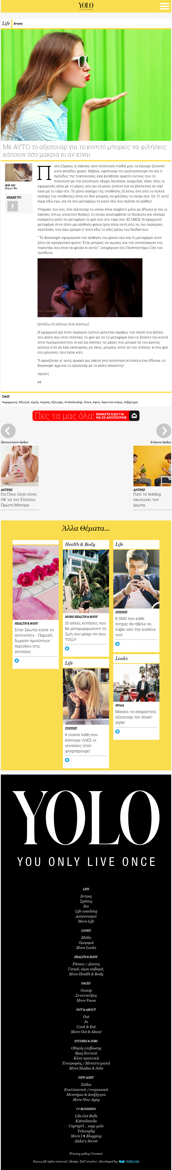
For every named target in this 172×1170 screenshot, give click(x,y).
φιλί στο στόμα (112, 402)
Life (6, 23)
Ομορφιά (86, 942)
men (88, 402)
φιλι (97, 402)
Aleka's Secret (86, 1141)
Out (86, 1016)
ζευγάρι (58, 402)
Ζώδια (86, 1084)
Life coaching (86, 911)
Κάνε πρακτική (86, 1058)
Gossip (86, 990)
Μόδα (86, 937)
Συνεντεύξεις (86, 995)
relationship (74, 402)
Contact (97, 1153)
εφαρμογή (10, 402)
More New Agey (86, 1099)
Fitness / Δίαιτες (86, 964)
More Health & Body (86, 974)
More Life (86, 921)
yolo (36, 402)
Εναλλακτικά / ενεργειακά (86, 1089)
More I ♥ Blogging (86, 1136)
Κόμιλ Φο (11, 188)
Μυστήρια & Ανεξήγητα (86, 1094)
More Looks (86, 947)
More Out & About (86, 1031)
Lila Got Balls (86, 1116)
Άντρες (18, 23)
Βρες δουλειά (86, 1053)
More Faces (86, 1000)
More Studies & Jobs (86, 1068)
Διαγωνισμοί (86, 916)
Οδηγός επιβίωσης (86, 1048)
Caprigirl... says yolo (86, 1126)
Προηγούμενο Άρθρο (14, 442)
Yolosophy (86, 1131)
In (86, 1021)
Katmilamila (86, 1121)
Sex (86, 906)
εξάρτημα (132, 402)
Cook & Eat (86, 1026)
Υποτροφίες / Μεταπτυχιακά (86, 1063)
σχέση (46, 402)
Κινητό (24, 402)
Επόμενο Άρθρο (161, 442)
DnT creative (88, 1161)
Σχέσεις (86, 901)
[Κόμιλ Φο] (18, 172)
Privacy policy (79, 1153)
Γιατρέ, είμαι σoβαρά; (86, 969)
